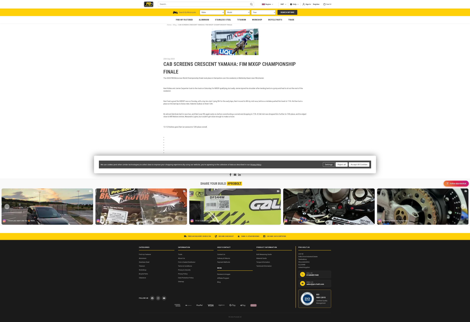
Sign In (308, 4)
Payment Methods (223, 262)
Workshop (142, 270)
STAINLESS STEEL (223, 20)
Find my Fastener (145, 254)
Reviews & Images (223, 274)
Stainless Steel (144, 262)
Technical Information (264, 266)
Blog (219, 282)
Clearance (142, 278)
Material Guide (261, 258)
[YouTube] (164, 298)
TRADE (291, 20)
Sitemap (181, 281)
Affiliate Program (223, 278)
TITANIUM (241, 20)
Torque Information (263, 262)
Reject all (342, 164)
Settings (329, 164)
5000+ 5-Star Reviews (250, 236)
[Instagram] (158, 298)
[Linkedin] (239, 174)
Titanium (142, 266)
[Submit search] (251, 4)
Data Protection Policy (186, 278)
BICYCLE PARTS (275, 20)
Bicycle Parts (143, 274)
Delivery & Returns (223, 258)
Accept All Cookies (359, 164)
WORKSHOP (257, 20)
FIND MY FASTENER (184, 20)
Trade (180, 254)
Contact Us (221, 254)
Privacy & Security (184, 270)
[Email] (235, 174)
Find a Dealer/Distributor (186, 262)
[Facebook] (230, 174)
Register (316, 4)
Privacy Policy (183, 274)
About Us (181, 258)
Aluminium (142, 258)
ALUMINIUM (204, 20)
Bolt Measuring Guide (264, 254)
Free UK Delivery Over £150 (199, 236)
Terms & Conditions (185, 266)
